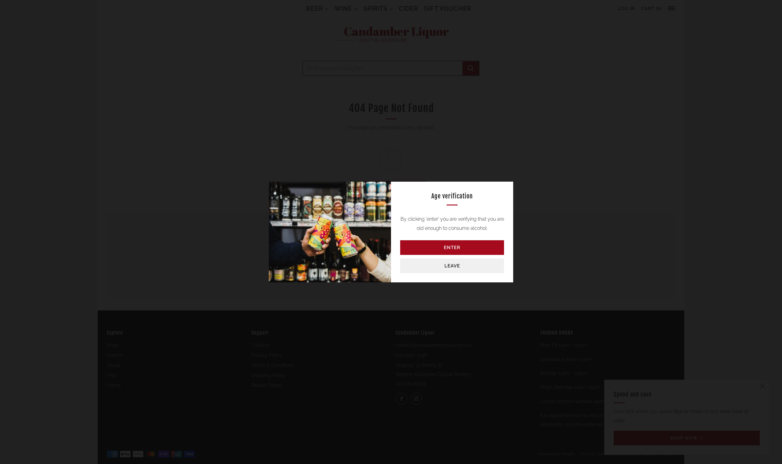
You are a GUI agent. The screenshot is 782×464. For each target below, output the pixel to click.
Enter (452, 247)
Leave (452, 266)
